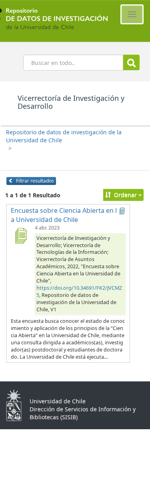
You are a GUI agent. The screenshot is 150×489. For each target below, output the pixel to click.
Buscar (131, 62)
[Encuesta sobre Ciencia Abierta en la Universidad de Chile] (20, 235)
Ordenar (125, 194)
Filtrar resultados (34, 180)
